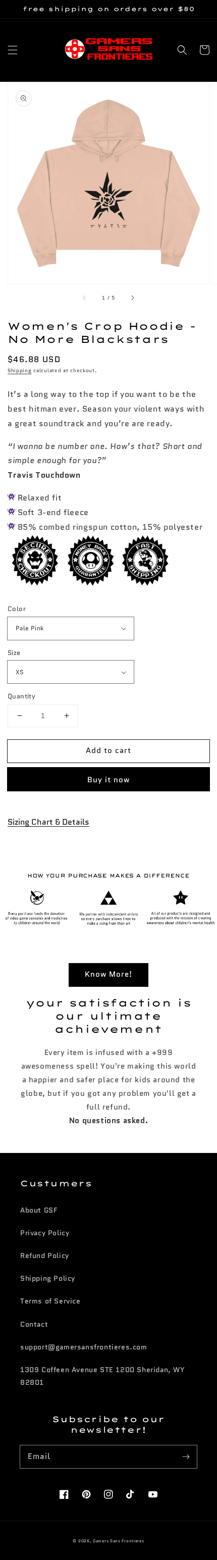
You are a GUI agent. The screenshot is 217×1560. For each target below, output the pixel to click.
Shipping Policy (47, 1278)
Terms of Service (50, 1301)
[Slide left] (85, 298)
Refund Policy (44, 1255)
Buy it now (108, 779)
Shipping (20, 370)
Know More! (108, 974)
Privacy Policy (44, 1233)
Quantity (21, 696)
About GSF (38, 1210)
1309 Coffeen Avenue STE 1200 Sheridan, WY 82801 (102, 1376)
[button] (13, 50)
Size (14, 653)
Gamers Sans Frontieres (118, 1541)
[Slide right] (132, 298)
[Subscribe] (186, 1456)
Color (17, 609)
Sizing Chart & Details (48, 822)
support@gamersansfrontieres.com (83, 1347)
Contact (34, 1324)
